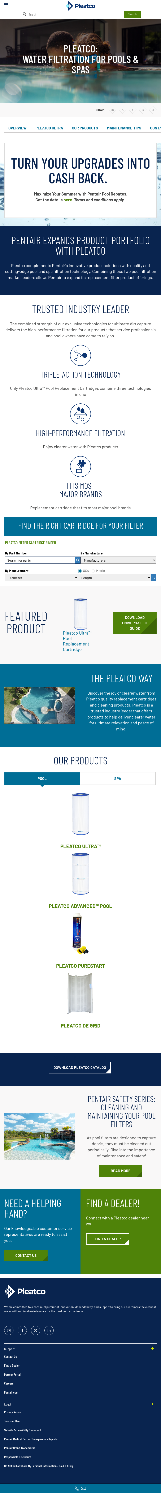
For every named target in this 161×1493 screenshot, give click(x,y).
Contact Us (10, 1356)
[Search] (24, 14)
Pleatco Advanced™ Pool (80, 906)
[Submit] (77, 560)
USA (86, 570)
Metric (100, 570)
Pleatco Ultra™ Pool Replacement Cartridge (77, 641)
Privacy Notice (12, 1412)
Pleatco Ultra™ (80, 846)
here (68, 199)
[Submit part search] (77, 560)
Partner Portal (12, 1374)
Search (132, 14)
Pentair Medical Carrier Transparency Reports (30, 1439)
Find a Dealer (12, 1365)
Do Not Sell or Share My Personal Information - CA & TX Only (38, 1466)
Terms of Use (12, 1421)
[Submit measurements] (153, 577)
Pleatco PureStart (80, 966)
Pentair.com (11, 1392)
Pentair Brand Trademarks (19, 1448)
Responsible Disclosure (17, 1457)
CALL (83, 1488)
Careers (8, 1383)
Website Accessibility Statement (22, 1430)
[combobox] (42, 560)
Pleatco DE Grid (80, 1025)
